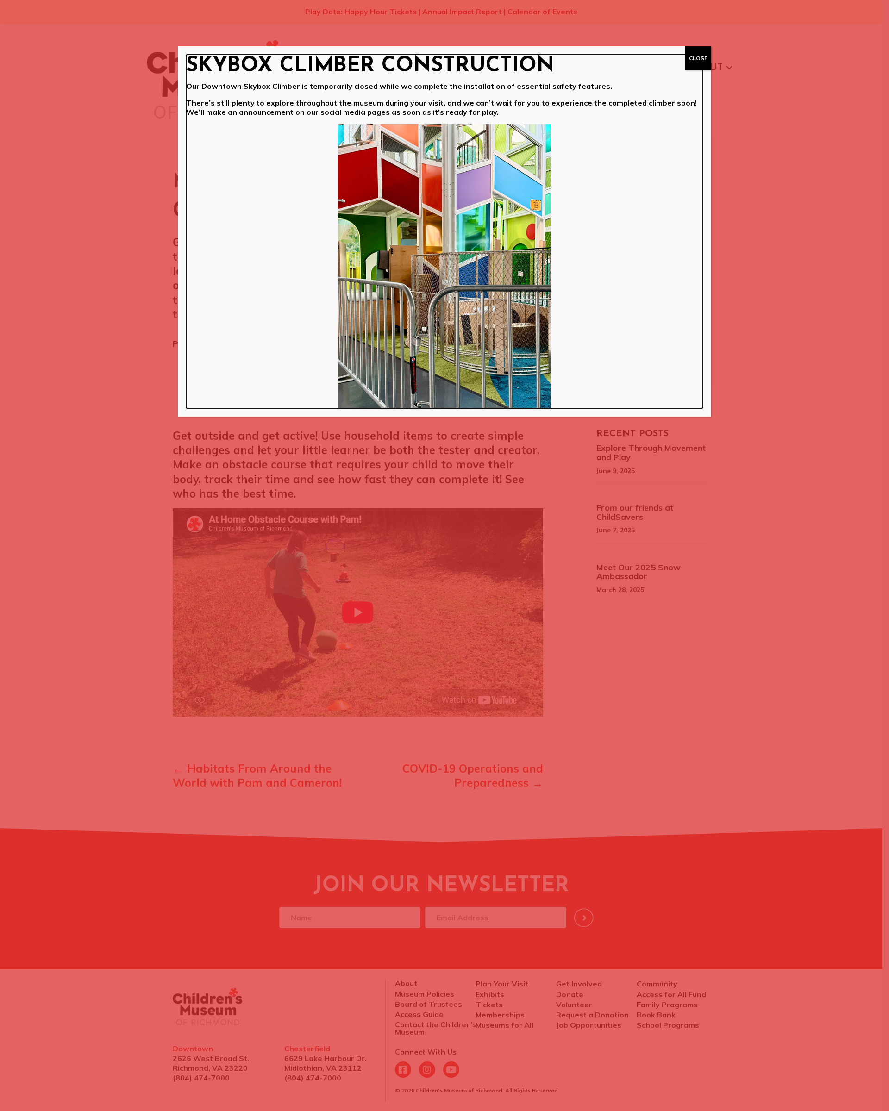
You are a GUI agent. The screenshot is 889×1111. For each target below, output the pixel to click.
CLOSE (698, 58)
